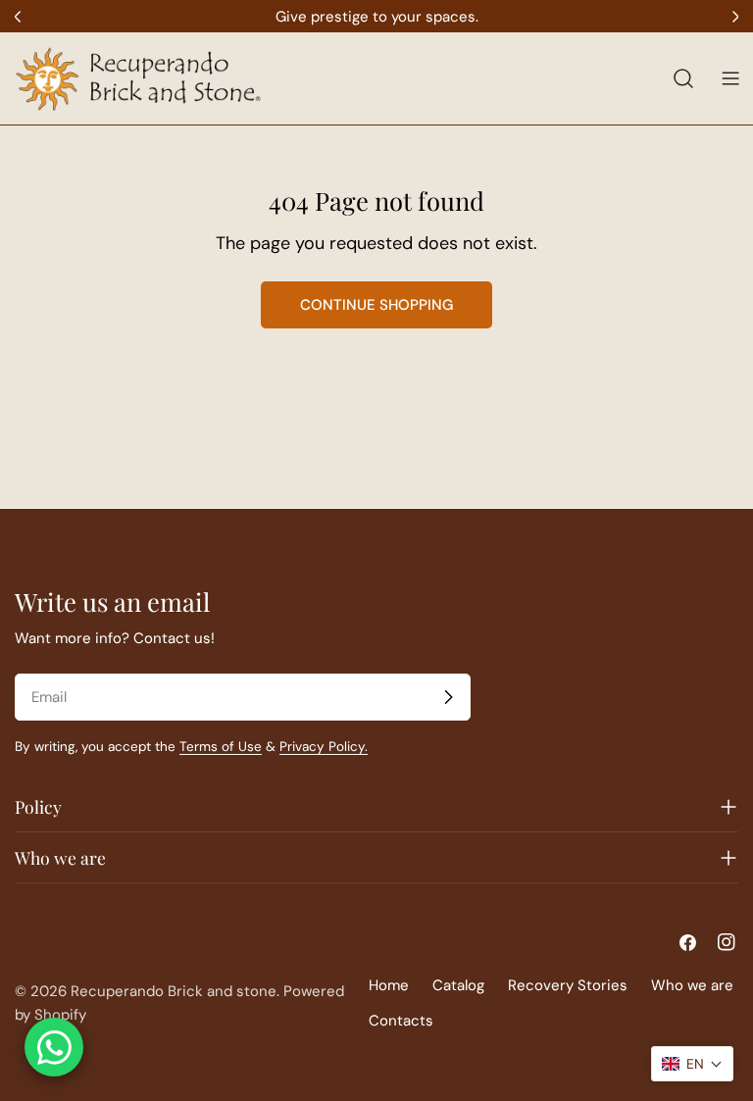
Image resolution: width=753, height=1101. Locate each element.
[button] (692, 1063)
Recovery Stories (568, 985)
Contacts (401, 1020)
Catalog (458, 985)
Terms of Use (220, 746)
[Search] (683, 78)
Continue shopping (376, 305)
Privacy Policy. (323, 746)
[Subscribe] (448, 697)
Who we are (692, 985)
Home (389, 985)
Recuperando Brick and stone (173, 991)
